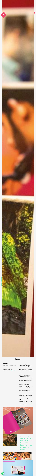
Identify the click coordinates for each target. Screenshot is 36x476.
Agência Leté (13, 370)
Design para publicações (1, 281)
